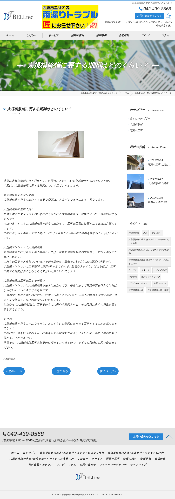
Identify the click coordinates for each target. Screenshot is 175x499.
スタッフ (145, 270)
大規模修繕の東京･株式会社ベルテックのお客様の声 (149, 262)
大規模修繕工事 (136, 290)
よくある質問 (160, 270)
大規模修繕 (9, 358)
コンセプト (157, 233)
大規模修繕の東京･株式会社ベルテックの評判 (149, 252)
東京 (145, 233)
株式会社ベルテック (150, 277)
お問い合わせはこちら (149, 15)
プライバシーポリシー (139, 283)
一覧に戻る (61, 371)
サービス (133, 270)
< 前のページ (14, 371)
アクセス (133, 277)
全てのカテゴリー (140, 118)
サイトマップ (138, 464)
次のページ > (108, 371)
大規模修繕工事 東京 (157, 290)
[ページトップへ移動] (169, 436)
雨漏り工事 (136, 130)
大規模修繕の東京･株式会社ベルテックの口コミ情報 (149, 241)
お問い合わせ (160, 283)
